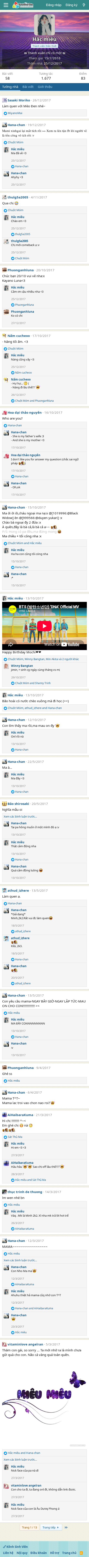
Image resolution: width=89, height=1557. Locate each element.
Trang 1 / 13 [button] (29, 1527)
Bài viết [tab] (27, 86)
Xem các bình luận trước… (20, 816)
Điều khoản (38, 1553)
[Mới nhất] (84, 5)
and (34, 401)
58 (7, 78)
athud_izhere (18, 890)
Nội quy (22, 1553)
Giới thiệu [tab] (45, 86)
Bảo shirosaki (18, 803)
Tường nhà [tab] (10, 86)
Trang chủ (69, 1553)
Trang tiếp (49, 1527)
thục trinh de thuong (25, 1192)
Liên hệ (8, 1553)
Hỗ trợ (54, 1553)
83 (83, 78)
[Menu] (6, 5)
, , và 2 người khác (43, 659)
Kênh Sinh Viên (17, 1547)
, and (35, 708)
